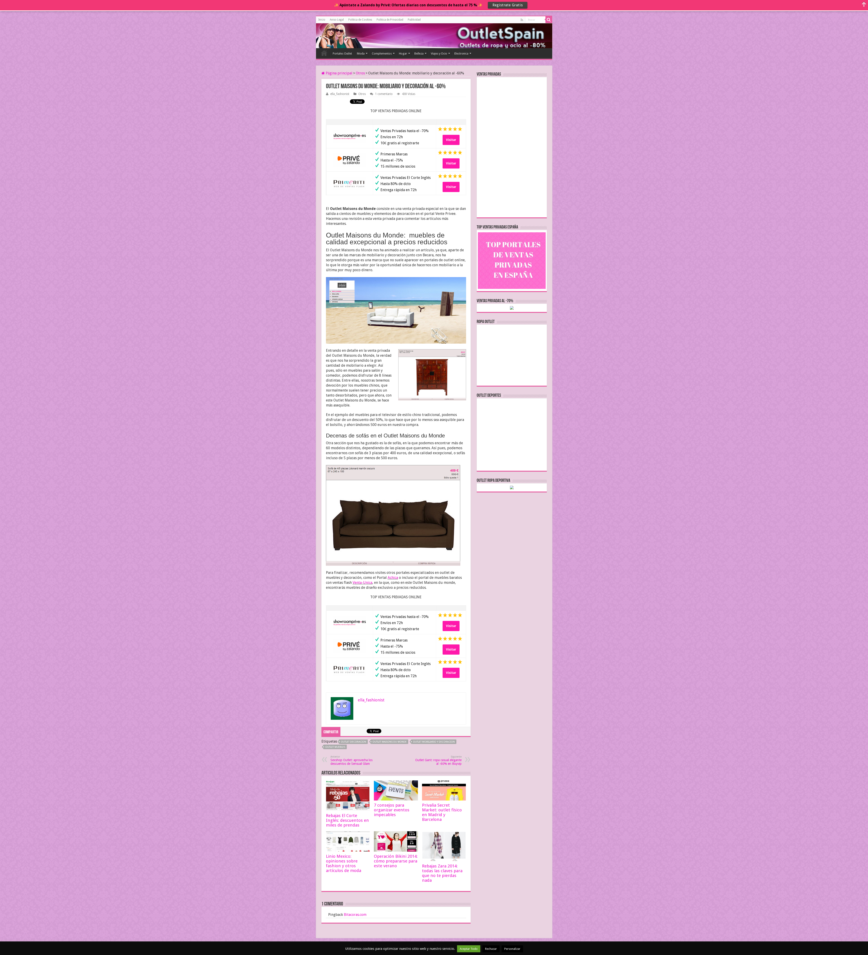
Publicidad (414, 19)
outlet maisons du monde (390, 741)
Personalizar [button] (512, 948)
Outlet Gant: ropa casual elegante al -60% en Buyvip (438, 760)
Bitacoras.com (355, 914)
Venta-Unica (362, 582)
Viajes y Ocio (439, 53)
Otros (360, 73)
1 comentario (384, 94)
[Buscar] (548, 19)
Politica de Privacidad (390, 19)
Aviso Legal (337, 19)
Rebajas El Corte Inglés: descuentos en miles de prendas (347, 820)
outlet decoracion (353, 741)
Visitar (451, 140)
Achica (393, 577)
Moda (361, 53)
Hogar (403, 53)
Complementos (382, 53)
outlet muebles (335, 747)
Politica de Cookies (360, 19)
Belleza (419, 53)
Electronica (461, 53)
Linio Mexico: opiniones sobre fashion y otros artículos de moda (343, 863)
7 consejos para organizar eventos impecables (391, 810)
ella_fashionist (339, 94)
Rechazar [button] (491, 948)
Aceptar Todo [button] (469, 948)
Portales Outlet (342, 53)
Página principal (338, 73)
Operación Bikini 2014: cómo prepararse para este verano (395, 861)
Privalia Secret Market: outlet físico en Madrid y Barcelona (442, 812)
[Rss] (522, 20)
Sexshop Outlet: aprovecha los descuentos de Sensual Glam (351, 760)
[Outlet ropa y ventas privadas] (336, 35)
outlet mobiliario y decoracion (434, 741)
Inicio (321, 19)
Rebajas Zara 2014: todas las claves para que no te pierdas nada (442, 873)
